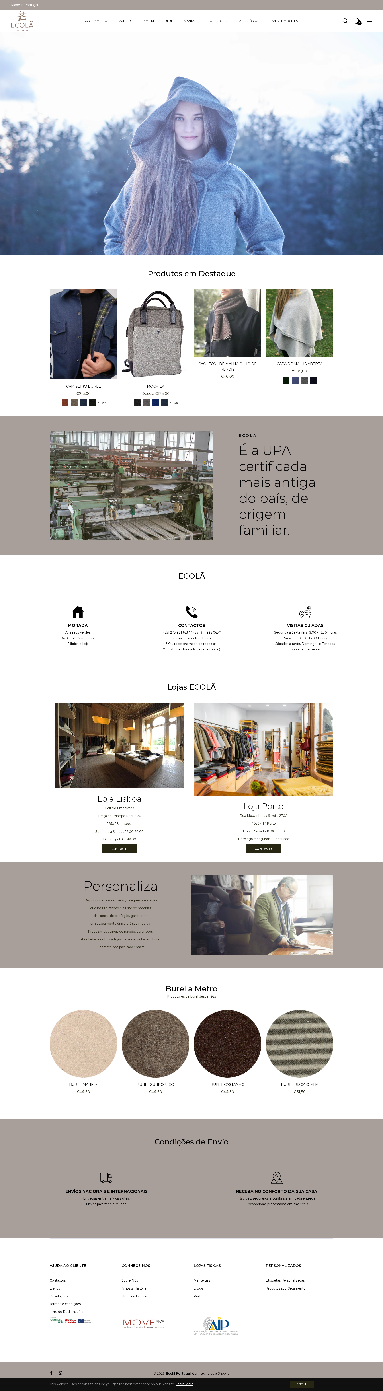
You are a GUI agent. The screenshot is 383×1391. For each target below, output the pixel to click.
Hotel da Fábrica (134, 1296)
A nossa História (134, 1288)
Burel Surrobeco (155, 1084)
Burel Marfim (83, 1084)
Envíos (55, 1288)
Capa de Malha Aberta (299, 364)
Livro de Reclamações (67, 1312)
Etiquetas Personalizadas (285, 1280)
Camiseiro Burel (83, 386)
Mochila (155, 386)
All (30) (174, 403)
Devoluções (59, 1296)
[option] (78, 626)
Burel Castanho (228, 1084)
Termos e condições (65, 1304)
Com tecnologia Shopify (210, 1373)
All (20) (102, 403)
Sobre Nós (130, 1280)
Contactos (58, 1280)
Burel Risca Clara (299, 1084)
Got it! (301, 1384)
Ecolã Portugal (178, 1373)
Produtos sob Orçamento (285, 1288)
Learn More (184, 1384)
